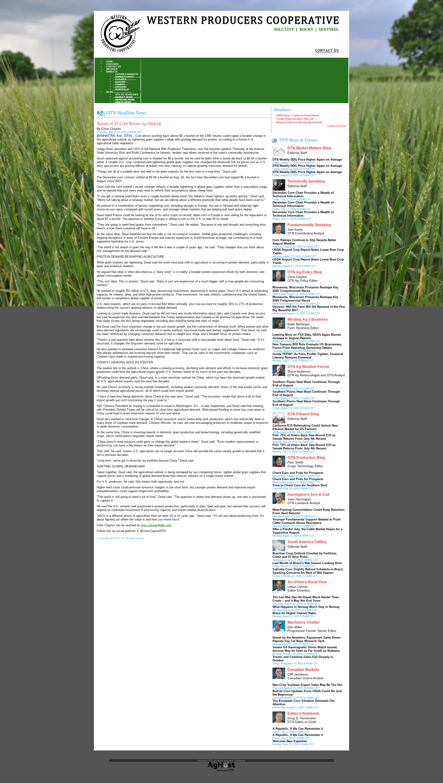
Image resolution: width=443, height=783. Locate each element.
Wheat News (123, 102)
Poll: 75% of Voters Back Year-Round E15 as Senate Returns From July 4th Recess (303, 436)
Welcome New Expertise (289, 741)
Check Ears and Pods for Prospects (297, 473)
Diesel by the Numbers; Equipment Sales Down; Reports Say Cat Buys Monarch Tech (306, 639)
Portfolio (122, 89)
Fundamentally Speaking (309, 225)
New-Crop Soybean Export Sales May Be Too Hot (307, 685)
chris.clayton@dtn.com (156, 525)
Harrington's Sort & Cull (308, 494)
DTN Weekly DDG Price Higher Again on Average (307, 159)
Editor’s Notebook (303, 713)
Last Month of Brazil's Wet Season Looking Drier (307, 563)
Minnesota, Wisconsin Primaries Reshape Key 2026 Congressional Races (305, 289)
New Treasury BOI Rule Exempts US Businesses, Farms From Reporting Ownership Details (307, 346)
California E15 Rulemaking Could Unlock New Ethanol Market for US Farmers (305, 427)
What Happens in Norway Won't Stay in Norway (306, 607)
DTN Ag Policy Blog (304, 272)
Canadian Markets (303, 670)
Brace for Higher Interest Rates (294, 613)
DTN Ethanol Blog (303, 414)
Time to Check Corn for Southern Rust (299, 485)
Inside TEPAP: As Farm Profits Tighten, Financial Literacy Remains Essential (307, 355)
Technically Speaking (306, 181)
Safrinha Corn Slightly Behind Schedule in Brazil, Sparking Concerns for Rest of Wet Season (308, 571)
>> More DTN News (336, 126)
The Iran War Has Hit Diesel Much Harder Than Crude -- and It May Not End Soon (305, 598)
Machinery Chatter (303, 622)
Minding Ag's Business (307, 319)
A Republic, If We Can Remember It (297, 728)
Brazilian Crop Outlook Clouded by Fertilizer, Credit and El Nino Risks (304, 555)
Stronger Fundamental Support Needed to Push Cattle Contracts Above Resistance (306, 521)
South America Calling (306, 542)
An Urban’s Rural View (307, 582)
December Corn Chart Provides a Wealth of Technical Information (303, 194)
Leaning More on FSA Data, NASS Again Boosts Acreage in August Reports (306, 336)
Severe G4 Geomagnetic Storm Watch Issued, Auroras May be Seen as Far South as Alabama (306, 649)
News (109, 91)
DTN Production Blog (306, 458)
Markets (111, 71)
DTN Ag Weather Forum (308, 367)
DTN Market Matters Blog (309, 148)
